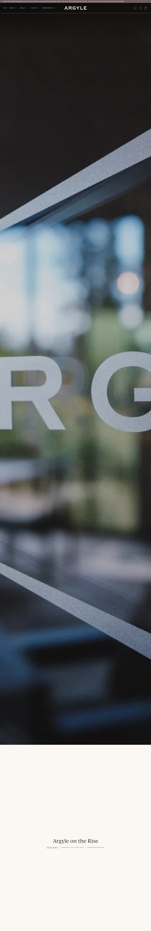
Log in (140, 8)
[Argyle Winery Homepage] (75, 8)
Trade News (52, 847)
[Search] (135, 8)
